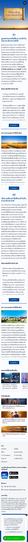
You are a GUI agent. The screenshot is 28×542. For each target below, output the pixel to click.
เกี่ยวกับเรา (4, 461)
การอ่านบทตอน (5, 455)
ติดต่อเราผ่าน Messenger (13, 538)
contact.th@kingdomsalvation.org (14, 490)
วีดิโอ (2, 452)
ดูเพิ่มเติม (3, 511)
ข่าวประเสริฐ (18, 455)
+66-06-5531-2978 (10, 486)
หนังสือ (16, 449)
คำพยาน (3, 458)
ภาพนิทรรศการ (18, 458)
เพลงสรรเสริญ (18, 452)
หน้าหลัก (3, 449)
